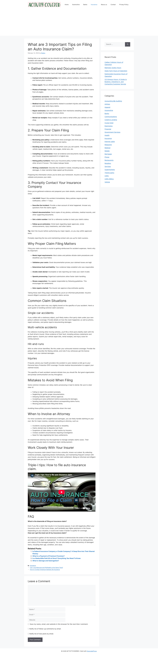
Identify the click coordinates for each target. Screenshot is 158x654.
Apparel (107, 107)
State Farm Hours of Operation (116, 71)
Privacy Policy (123, 4)
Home (67, 4)
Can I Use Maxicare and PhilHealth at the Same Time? (46, 567)
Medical (107, 148)
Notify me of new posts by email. (41, 634)
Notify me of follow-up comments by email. (45, 629)
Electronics (109, 126)
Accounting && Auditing (113, 101)
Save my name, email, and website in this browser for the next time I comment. (59, 624)
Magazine (108, 145)
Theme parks (109, 173)
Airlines (107, 104)
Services (108, 166)
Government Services (112, 132)
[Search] (127, 44)
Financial (108, 129)
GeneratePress (92, 651)
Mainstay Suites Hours (113, 68)
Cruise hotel (109, 123)
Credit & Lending (111, 120)
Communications (111, 117)
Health (107, 135)
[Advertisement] (79, 23)
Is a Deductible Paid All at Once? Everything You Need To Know (56, 558)
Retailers (108, 163)
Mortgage (108, 154)
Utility (107, 176)
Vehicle (107, 182)
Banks (85, 4)
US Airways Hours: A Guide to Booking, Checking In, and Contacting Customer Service (116, 82)
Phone (107, 157)
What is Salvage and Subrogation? (45, 561)
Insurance (94, 4)
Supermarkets (110, 170)
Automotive (76, 4)
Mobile (107, 151)
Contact (113, 4)
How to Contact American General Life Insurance (45, 569)
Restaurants (109, 160)
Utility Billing (109, 179)
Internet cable (110, 141)
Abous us (104, 4)
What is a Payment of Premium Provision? (48, 556)
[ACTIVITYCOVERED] (44, 4)
